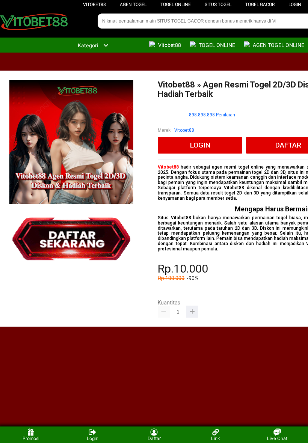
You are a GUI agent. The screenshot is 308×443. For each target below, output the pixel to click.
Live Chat (277, 438)
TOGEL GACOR (260, 4)
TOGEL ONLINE (175, 4)
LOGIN (294, 4)
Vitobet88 (94, 4)
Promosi (31, 438)
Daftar (154, 438)
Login (92, 438)
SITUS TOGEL (218, 4)
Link (215, 438)
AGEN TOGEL (133, 4)
